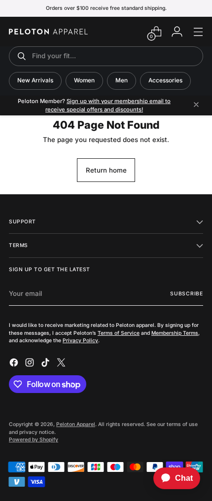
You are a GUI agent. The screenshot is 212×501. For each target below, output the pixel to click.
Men (121, 80)
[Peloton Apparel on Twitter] (62, 364)
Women (84, 80)
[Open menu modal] (198, 32)
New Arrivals (35, 80)
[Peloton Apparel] (48, 31)
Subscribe (186, 293)
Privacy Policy (80, 340)
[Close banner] (196, 105)
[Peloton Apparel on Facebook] (15, 364)
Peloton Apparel (75, 424)
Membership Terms (174, 333)
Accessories (165, 80)
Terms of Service (119, 333)
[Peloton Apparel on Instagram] (30, 364)
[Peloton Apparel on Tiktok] (46, 364)
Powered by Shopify (33, 439)
